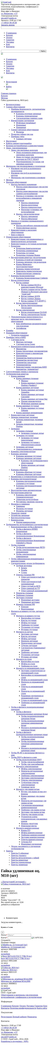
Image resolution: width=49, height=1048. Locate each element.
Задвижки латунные (24, 447)
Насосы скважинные (30, 203)
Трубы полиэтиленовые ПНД (28, 760)
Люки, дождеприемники (16, 148)
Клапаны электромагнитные (23, 451)
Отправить (5, 940)
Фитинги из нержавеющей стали (30, 668)
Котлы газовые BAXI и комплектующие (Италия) (32, 286)
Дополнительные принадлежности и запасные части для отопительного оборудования (27, 319)
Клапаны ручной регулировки (29, 260)
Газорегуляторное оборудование (25, 130)
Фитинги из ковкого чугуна (28, 616)
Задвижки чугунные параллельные (30, 439)
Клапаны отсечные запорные (28, 114)
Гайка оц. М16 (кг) (9, 970)
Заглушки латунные (29, 634)
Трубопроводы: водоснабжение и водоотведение (27, 524)
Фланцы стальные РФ (25, 604)
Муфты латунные (28, 639)
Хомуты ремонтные (19, 860)
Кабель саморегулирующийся (18, 143)
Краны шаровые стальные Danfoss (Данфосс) (32, 384)
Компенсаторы (17, 520)
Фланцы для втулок (29, 823)
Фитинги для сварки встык (27, 789)
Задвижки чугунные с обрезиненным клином (31, 443)
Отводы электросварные (31, 780)
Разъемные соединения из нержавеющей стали (32, 697)
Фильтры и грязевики (20, 504)
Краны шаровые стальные (27, 378)
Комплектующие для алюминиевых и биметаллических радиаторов (27, 240)
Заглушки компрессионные (32, 837)
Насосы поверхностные (31, 207)
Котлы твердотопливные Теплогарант (31, 306)
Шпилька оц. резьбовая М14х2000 (15, 981)
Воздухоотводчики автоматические (26, 490)
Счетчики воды (17, 340)
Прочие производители (31, 401)
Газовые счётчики (24, 139)
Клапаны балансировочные (23, 276)
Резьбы (24, 570)
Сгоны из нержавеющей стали (34, 700)
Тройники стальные (24, 595)
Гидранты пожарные (20, 335)
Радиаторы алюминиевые (27, 251)
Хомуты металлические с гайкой (25, 858)
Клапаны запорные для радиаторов (31, 262)
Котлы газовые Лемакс (31, 298)
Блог (8, 44)
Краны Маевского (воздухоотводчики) (24, 265)
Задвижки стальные (24, 431)
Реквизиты (32, 1017)
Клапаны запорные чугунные (28, 456)
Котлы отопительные (20, 280)
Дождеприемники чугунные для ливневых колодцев (30, 163)
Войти (9, 86)
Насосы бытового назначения (23, 184)
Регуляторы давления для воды (29, 502)
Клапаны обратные (19, 470)
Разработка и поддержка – (14, 1041)
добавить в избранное (10, 904)
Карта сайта (42, 1008)
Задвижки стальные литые (32, 433)
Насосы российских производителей (32, 225)
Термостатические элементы (28, 273)
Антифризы (21, 328)
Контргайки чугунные (30, 618)
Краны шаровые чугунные (27, 406)
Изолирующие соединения (22, 120)
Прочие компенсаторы (25, 522)
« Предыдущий (7, 882)
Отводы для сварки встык (32, 814)
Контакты (10, 47)
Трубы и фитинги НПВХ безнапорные (27, 530)
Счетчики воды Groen (25, 344)
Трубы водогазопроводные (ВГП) (30, 547)
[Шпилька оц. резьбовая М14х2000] (16, 979)
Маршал (24, 381)
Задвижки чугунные (25, 435)
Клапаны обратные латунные (28, 474)
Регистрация (11, 82)
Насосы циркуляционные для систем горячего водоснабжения (32, 192)
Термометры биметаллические (29, 358)
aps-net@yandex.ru (8, 18)
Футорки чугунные (29, 629)
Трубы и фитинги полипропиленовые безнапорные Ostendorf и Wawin (30, 540)
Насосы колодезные (29, 205)
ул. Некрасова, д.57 (9, 13)
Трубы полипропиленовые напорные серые (32, 738)
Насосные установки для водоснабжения (31, 210)
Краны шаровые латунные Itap (34, 399)
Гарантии (10, 40)
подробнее (5, 954)
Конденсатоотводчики (20, 518)
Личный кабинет (19, 1017)
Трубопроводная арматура (17, 374)
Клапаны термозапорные (27, 116)
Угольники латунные (30, 655)
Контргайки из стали (30, 661)
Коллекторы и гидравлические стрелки (28, 476)
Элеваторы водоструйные (27, 499)
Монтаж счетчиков (24, 342)
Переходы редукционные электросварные (32, 772)
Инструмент (11, 141)
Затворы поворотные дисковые (24, 417)
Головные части (28, 787)
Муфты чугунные (28, 623)
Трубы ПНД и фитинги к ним (24, 757)
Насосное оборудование (16, 182)
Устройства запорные (20, 515)
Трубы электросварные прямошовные (26, 555)
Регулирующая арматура (21, 492)
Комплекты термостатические (29, 271)
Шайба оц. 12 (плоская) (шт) (13, 947)
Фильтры (20, 132)
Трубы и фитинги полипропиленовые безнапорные (30, 535)
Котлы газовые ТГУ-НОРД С (33, 301)
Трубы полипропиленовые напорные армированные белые (32, 723)
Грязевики (20, 506)
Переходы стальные (24, 593)
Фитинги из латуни (24, 632)
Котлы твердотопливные (26, 303)
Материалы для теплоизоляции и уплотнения (25, 166)
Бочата (24, 568)
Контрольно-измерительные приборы (27, 346)
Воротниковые (27, 609)
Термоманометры (23, 365)
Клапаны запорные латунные (28, 458)
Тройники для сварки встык (33, 810)
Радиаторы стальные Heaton (28, 255)
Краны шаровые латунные (27, 387)
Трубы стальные (18, 545)
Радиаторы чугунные (25, 253)
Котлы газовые (22, 282)
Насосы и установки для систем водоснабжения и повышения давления (29, 198)
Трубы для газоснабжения (32, 764)
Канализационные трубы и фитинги (26, 527)
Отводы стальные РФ (25, 575)
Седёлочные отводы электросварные (29, 783)
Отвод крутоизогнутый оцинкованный (31, 582)
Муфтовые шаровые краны (32, 403)
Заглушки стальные (24, 597)
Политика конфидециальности (23, 1008)
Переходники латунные (31, 643)
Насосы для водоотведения (27, 214)
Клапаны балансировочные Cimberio (32, 278)
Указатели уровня (18, 513)
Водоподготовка (13, 104)
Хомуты (9, 851)
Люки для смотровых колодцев (24, 150)
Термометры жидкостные (27, 360)
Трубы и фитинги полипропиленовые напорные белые (32, 713)
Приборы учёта (17, 136)
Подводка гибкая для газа (22, 134)
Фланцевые (21, 125)
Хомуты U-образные (20, 853)
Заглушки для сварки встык (33, 812)
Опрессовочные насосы (26, 228)
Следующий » (20, 882)
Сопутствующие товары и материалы (22, 372)
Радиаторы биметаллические (28, 248)
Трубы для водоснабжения (32, 762)
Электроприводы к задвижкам (29, 449)
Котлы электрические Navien (33, 314)
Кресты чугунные (28, 620)
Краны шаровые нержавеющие (29, 413)
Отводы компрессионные (32, 839)
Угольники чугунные (30, 627)
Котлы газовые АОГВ (30, 296)
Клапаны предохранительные (24, 479)
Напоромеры (21, 356)
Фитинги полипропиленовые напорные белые (33, 729)
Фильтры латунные (24, 511)
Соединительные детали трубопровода (27, 563)
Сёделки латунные (29, 645)
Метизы (9, 180)
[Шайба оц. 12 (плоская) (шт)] (14, 945)
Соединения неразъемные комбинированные (32, 806)
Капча (4, 938)
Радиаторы (15, 246)
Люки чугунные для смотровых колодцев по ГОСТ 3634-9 (29, 158)
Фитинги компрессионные (27, 828)
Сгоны (24, 572)
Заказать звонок (8, 25)
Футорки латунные (29, 657)
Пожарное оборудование (16, 333)
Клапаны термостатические (28, 269)
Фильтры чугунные (24, 508)
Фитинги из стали (24, 659)
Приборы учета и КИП (16, 337)
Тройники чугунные (30, 625)
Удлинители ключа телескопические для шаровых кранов (34, 819)
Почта (4, 935)
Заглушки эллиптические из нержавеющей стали (33, 672)
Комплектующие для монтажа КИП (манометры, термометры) (31, 368)
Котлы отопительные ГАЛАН (34, 312)
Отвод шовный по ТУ (30, 588)
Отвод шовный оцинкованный (34, 591)
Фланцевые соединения (31, 844)
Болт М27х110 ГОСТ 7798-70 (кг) (15, 958)
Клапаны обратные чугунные (28, 472)
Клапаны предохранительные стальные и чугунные (29, 482)
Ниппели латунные (29, 641)
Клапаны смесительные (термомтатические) (26, 496)
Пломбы (9, 330)
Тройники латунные (30, 652)
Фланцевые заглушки (30, 600)
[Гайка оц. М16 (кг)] (10, 967)
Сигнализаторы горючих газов (29, 118)
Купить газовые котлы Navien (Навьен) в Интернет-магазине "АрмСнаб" (34, 291)
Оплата (9, 37)
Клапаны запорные (19, 454)
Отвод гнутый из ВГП (30, 586)
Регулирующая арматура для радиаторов (28, 257)
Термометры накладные (26, 362)
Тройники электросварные (32, 775)
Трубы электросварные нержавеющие (26, 551)
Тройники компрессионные (33, 835)
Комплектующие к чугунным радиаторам (29, 244)
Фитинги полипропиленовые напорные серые (33, 749)
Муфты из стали (28, 664)
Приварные (21, 127)
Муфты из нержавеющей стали (34, 680)
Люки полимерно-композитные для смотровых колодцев (31, 153)
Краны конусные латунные (22, 415)
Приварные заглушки (30, 602)
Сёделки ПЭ (26, 842)
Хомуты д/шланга (18, 855)
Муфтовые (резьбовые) (26, 123)
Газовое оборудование (15, 107)
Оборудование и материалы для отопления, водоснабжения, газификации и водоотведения (21, 996)
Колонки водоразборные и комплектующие (24, 146)
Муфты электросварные (31, 769)
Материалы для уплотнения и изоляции (28, 178)
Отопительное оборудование (18, 237)
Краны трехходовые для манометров (31, 351)
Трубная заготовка (24, 566)
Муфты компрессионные (31, 833)
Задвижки (15, 429)
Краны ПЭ (25, 830)
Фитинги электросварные (27, 766)
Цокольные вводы (29, 826)
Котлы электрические (25, 310)
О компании (11, 33)
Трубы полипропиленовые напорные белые (32, 717)
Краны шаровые (18, 376)
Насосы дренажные (29, 216)
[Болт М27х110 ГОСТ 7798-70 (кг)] (16, 956)
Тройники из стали (29, 666)
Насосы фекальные (29, 219)
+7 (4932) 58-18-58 (9, 23)
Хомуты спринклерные (21, 862)
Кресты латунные (28, 636)
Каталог (9, 35)
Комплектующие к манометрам (29, 353)
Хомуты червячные (19, 865)
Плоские (25, 607)
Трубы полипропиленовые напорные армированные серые (32, 743)
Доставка (10, 42)
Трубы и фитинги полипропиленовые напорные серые (32, 733)
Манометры (21, 349)
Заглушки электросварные (32, 778)
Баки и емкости (17, 235)
